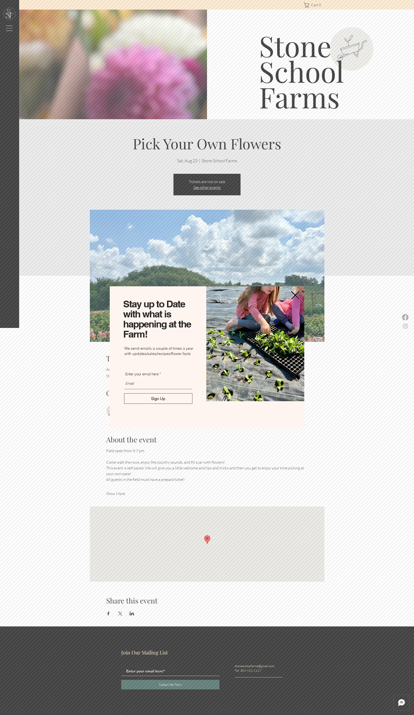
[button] (295, 295)
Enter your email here (142, 374)
